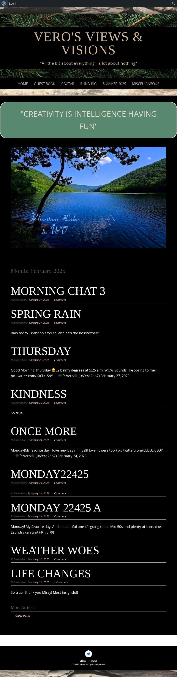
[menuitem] (4, 3)
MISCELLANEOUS (145, 83)
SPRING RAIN (46, 314)
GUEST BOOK (44, 83)
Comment (60, 299)
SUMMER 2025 (114, 83)
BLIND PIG (88, 83)
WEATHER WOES (55, 550)
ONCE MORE (44, 431)
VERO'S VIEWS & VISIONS (88, 43)
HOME (23, 83)
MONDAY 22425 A (56, 508)
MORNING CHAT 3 (58, 291)
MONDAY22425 (50, 474)
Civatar (67, 83)
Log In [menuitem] (13, 3)
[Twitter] (88, 653)
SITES (83, 660)
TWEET (93, 660)
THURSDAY (41, 351)
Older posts (22, 616)
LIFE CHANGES (51, 573)
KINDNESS (39, 394)
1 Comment (61, 582)
